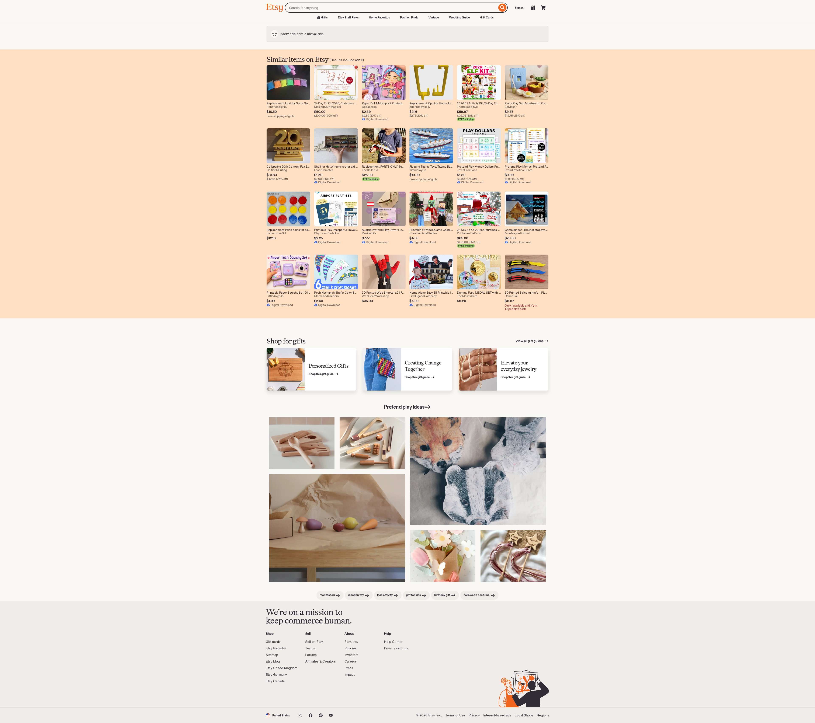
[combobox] (391, 8)
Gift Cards (487, 17)
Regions (543, 715)
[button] (278, 715)
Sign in (519, 7)
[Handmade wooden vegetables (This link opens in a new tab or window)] (337, 528)
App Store (280, 695)
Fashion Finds (409, 17)
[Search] (502, 8)
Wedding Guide (459, 17)
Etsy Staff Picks (348, 17)
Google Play (312, 695)
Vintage (434, 17)
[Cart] (543, 8)
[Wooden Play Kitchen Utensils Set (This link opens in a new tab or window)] (301, 443)
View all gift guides (530, 341)
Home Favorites (379, 17)
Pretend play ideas (404, 407)
